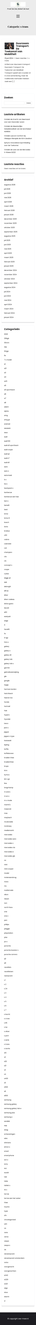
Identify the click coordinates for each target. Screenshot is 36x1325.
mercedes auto (10, 839)
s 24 (5, 988)
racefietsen (8, 971)
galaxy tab (8, 659)
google (7, 680)
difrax (6, 591)
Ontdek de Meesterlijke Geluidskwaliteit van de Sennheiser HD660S (17, 129)
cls (5, 561)
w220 (6, 1279)
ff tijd (6, 638)
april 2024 (8, 304)
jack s (6, 728)
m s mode (8, 800)
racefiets (7, 967)
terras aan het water (12, 1198)
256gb (6, 338)
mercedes (8, 834)
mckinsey (8, 826)
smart (6, 1151)
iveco (6, 723)
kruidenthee (9, 762)
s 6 (5, 1006)
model (6, 873)
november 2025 (10, 223)
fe (5, 633)
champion (8, 552)
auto (6, 467)
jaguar (6, 732)
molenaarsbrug (10, 877)
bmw (6, 514)
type (6, 1211)
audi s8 (7, 462)
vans (6, 1232)
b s (5, 479)
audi (5, 437)
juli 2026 (7, 189)
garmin (7, 668)
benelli (6, 505)
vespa (6, 1241)
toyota (6, 1207)
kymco (7, 775)
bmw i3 (7, 518)
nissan (6, 899)
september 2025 (10, 232)
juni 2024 (7, 296)
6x (5, 355)
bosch (6, 522)
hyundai (7, 719)
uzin (5, 1224)
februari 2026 (9, 210)
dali (5, 582)
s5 (5, 1083)
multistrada (8, 890)
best (6, 509)
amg (6, 415)
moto (6, 882)
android (7, 424)
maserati (7, 809)
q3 (5, 959)
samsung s (8, 1117)
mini (5, 864)
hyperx (7, 715)
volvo (6, 1262)
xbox (6, 1292)
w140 (6, 1275)
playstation (8, 933)
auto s (6, 471)
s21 (5, 1065)
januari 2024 (9, 317)
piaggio (7, 929)
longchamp (8, 787)
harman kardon (10, 689)
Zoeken (8, 97)
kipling (6, 745)
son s (6, 1160)
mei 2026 (7, 197)
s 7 (5, 1010)
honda (6, 702)
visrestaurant (9, 1254)
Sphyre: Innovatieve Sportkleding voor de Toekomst (17, 144)
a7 (5, 398)
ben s (6, 501)
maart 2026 (8, 206)
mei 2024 (7, 300)
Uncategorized (10, 1219)
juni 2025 (7, 244)
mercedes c (9, 843)
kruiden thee (9, 757)
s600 (6, 1095)
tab (5, 1177)
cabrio (6, 539)
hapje (6, 685)
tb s (5, 1190)
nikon (6, 894)
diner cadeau (9, 599)
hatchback (8, 693)
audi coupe (8, 449)
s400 (6, 1078)
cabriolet (7, 544)
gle (5, 676)
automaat (8, 475)
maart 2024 (8, 309)
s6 (5, 1091)
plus (5, 937)
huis (5, 710)
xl (4, 1301)
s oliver (7, 1031)
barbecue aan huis (11, 497)
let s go (7, 779)
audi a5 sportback (11, 445)
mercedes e (9, 852)
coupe (6, 569)
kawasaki (7, 740)
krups (6, 766)
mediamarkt (9, 830)
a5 (5, 385)
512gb (6, 351)
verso (6, 1237)
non (5, 903)
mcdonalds (8, 822)
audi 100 (7, 441)
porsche (7, 946)
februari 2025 (9, 262)
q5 (5, 963)
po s (5, 941)
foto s (6, 642)
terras (6, 1194)
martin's (7, 805)
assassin (7, 428)
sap (5, 1125)
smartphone (9, 1155)
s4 (5, 1074)
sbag (6, 1130)
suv (5, 1168)
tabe (6, 1181)
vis (5, 1249)
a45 (5, 381)
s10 (5, 1053)
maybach (8, 817)
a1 (5, 364)
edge (6, 621)
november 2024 (10, 274)
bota (6, 526)
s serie (6, 1040)
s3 (5, 1070)
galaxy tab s (9, 663)
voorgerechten (10, 1271)
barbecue (8, 492)
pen (5, 920)
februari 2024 (9, 313)
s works (7, 1048)
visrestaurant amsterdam (14, 1258)
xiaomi (6, 1296)
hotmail (7, 706)
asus (6, 432)
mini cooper (9, 869)
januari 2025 (9, 266)
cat (5, 548)
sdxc (6, 1138)
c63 (5, 535)
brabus (7, 531)
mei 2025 (7, 249)
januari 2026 (9, 214)
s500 (6, 1087)
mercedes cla (9, 847)
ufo (5, 1215)
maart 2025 (8, 257)
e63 (5, 612)
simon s (7, 1147)
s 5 (5, 1001)
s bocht (7, 1014)
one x (6, 916)
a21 (5, 368)
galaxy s (7, 651)
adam (6, 407)
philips (6, 924)
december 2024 (10, 270)
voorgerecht (9, 1267)
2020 (6, 334)
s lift (5, 1023)
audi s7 (7, 458)
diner (6, 595)
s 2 (5, 984)
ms (5, 886)
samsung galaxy (10, 1104)
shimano (7, 1142)
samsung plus (9, 1113)
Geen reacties (20, 58)
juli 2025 (7, 240)
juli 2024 (7, 291)
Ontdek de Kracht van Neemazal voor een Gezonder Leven (17, 120)
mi (5, 860)
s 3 (5, 993)
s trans (7, 1044)
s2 (5, 1057)
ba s (5, 484)
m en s (6, 796)
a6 (5, 394)
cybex (6, 574)
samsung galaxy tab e (12, 1108)
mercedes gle (9, 856)
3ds (5, 347)
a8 (5, 402)
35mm (6, 343)
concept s (8, 565)
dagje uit (7, 578)
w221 (6, 1284)
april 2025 (8, 253)
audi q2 (7, 454)
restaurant (8, 976)
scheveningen (9, 1134)
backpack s (8, 488)
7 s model (8, 360)
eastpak (7, 616)
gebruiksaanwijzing (11, 672)
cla (5, 556)
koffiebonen (9, 753)
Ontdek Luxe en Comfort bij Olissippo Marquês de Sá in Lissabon (18, 137)
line (5, 783)
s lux (5, 1027)
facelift (7, 629)
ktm (5, 770)
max (6, 813)
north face (8, 907)
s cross (7, 1018)
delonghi (7, 586)
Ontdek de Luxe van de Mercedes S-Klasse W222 (17, 151)
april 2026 (8, 202)
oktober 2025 (9, 227)
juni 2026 (7, 193)
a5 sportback (9, 390)
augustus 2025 (9, 236)
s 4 (5, 997)
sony (6, 1164)
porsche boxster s (11, 950)
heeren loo (8, 698)
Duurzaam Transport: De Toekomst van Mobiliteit (17, 49)
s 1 (5, 980)
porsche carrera (10, 954)
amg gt (7, 420)
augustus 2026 (9, 185)
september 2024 (10, 283)
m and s (7, 792)
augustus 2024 (9, 287)
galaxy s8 (7, 655)
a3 (5, 372)
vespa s (7, 1245)
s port (6, 1036)
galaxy (6, 646)
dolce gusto (8, 603)
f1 (4, 625)
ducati (6, 608)
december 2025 (10, 219)
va (5, 1228)
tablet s (7, 1185)
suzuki (6, 1172)
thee (6, 1202)
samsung (7, 1100)
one (5, 911)
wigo (6, 1288)
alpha (6, 411)
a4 (5, 377)
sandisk (7, 1121)
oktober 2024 (9, 279)
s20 (5, 1061)
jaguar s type (9, 736)
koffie (6, 749)
